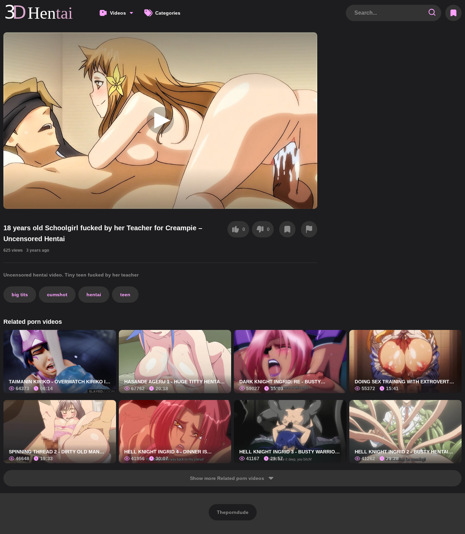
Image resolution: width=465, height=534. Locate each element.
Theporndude (232, 512)
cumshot (57, 294)
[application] (160, 120)
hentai (93, 294)
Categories (167, 13)
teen (125, 294)
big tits (20, 294)
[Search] (432, 12)
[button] (160, 120)
